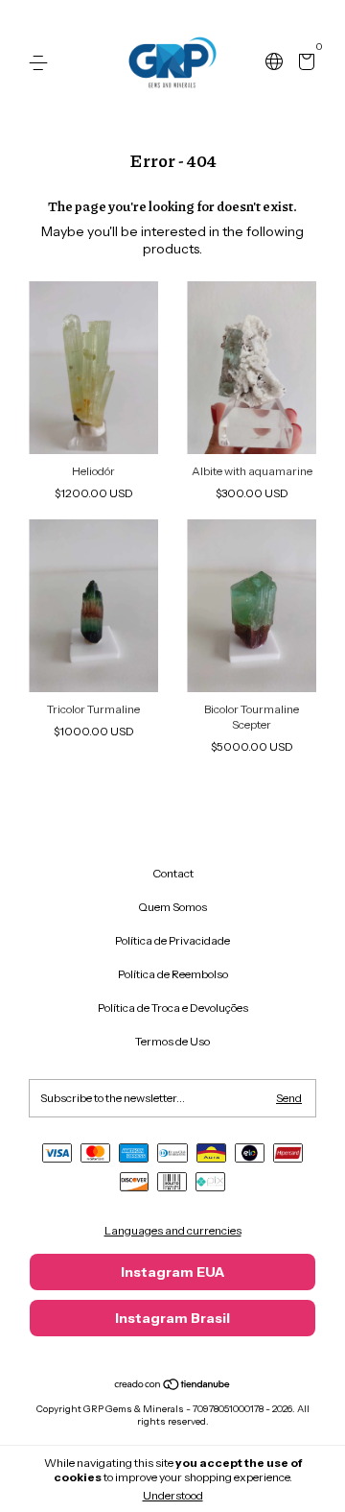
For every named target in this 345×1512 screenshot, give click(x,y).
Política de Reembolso (173, 974)
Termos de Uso (172, 1041)
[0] (303, 64)
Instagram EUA (172, 1272)
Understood (173, 1495)
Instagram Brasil (172, 1318)
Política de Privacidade (172, 940)
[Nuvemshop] (173, 1386)
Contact (173, 873)
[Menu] (42, 63)
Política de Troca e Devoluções (173, 1007)
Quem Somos (172, 907)
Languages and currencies (173, 1230)
